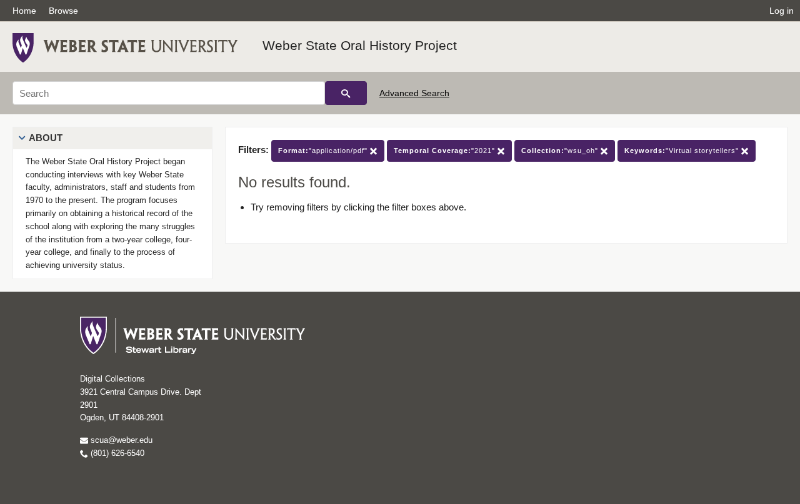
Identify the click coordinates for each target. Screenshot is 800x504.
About (45, 137)
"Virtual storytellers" (682, 150)
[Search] (346, 93)
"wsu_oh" (561, 150)
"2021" (446, 150)
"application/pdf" (324, 150)
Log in (781, 11)
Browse (63, 11)
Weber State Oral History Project (359, 45)
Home (24, 11)
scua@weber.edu (120, 440)
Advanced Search (414, 93)
